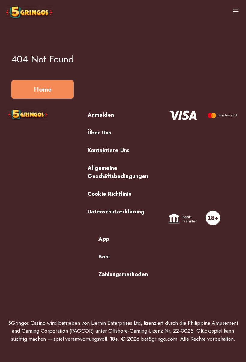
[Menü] (235, 12)
